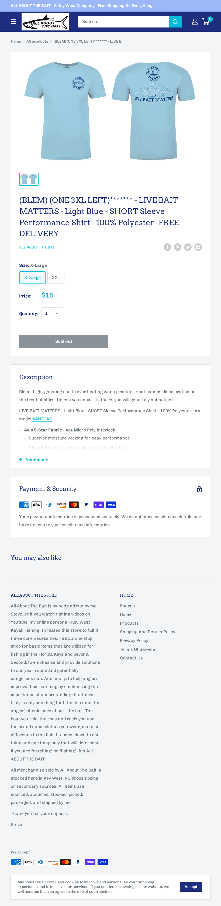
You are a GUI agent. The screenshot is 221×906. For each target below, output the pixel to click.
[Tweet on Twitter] (188, 247)
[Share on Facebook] (167, 247)
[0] (205, 21)
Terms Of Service (137, 649)
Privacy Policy (134, 640)
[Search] (175, 21)
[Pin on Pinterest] (177, 247)
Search (127, 605)
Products (129, 623)
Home (16, 41)
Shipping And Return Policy (147, 631)
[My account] (195, 22)
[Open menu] (13, 21)
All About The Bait (37, 247)
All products (37, 41)
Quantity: (28, 313)
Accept (191, 886)
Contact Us (131, 658)
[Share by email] (198, 247)
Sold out (63, 341)
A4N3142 (42, 418)
